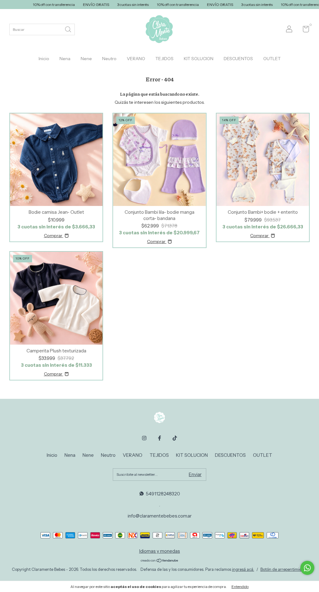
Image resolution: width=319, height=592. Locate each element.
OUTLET (272, 58)
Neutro (109, 58)
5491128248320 (163, 494)
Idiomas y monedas (159, 551)
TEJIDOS (164, 58)
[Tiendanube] (159, 561)
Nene (86, 58)
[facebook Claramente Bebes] (159, 438)
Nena (65, 58)
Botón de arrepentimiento (283, 569)
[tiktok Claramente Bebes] (174, 438)
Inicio (44, 58)
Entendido (240, 586)
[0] (304, 30)
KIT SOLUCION (198, 58)
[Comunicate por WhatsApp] (307, 568)
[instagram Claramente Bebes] (144, 438)
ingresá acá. (243, 569)
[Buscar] (68, 29)
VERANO (136, 58)
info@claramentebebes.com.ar (160, 516)
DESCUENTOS (238, 58)
